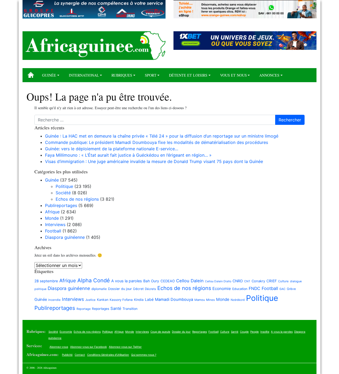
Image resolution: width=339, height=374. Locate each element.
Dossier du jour (120, 289)
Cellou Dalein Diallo (218, 281)
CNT (247, 281)
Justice (90, 300)
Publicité (67, 354)
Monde (52, 218)
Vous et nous (233, 75)
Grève (291, 289)
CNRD (238, 281)
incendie (54, 300)
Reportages (100, 309)
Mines (210, 300)
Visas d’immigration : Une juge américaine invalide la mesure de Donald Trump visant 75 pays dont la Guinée (154, 161)
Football (53, 231)
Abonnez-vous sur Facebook (88, 346)
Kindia (139, 300)
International (84, 75)
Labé (149, 299)
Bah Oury (151, 281)
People (254, 331)
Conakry (258, 281)
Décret (138, 289)
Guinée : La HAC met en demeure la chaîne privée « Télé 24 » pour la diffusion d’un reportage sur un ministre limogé (161, 136)
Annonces (269, 75)
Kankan (102, 300)
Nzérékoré (238, 300)
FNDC (254, 288)
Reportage (84, 309)
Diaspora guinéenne (65, 237)
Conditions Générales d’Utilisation (108, 354)
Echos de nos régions (77, 199)
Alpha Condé (93, 280)
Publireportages (61, 205)
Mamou (199, 300)
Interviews (55, 224)
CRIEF (271, 281)
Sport (151, 75)
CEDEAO (167, 281)
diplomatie (99, 289)
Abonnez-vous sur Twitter (125, 346)
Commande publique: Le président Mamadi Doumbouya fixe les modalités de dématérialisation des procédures (156, 142)
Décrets (150, 289)
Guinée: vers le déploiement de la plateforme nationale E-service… (111, 148)
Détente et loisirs (188, 75)
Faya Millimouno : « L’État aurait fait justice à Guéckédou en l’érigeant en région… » (128, 155)
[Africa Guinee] (94, 45)
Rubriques (121, 75)
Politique (64, 186)
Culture (283, 281)
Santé (115, 308)
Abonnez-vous (59, 346)
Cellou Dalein (190, 280)
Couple (244, 331)
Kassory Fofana (121, 300)
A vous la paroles (126, 281)
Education (239, 289)
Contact (80, 354)
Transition (130, 309)
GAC (282, 289)
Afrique (52, 211)
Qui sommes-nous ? (143, 354)
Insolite (264, 331)
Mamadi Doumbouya (174, 299)
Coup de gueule (160, 331)
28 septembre (46, 281)
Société (63, 192)
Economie (221, 288)
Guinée (49, 75)
